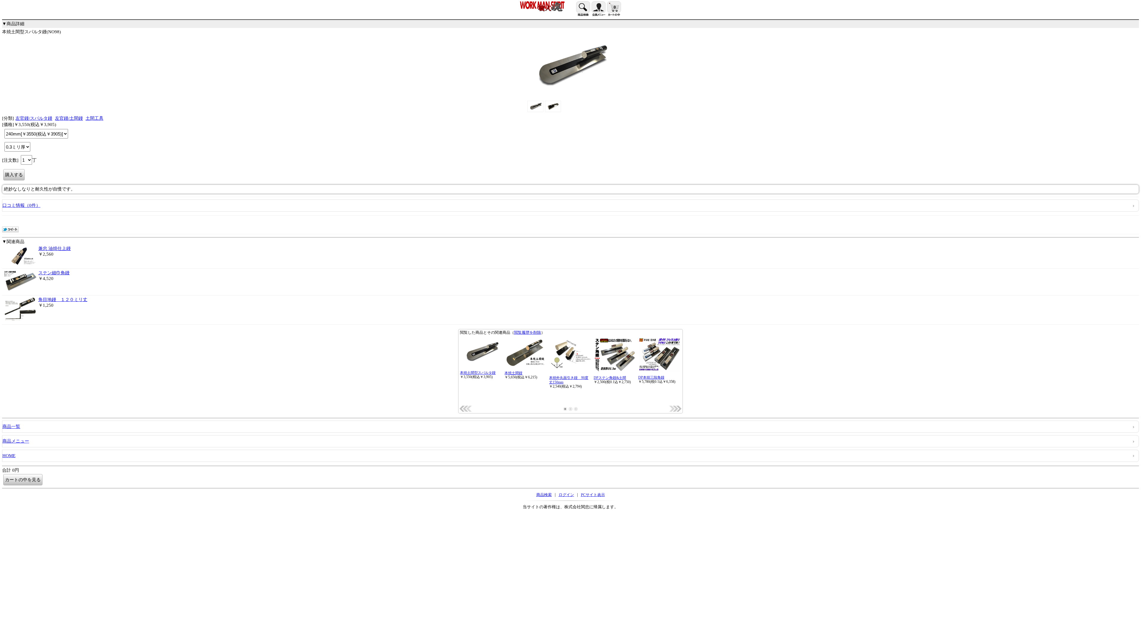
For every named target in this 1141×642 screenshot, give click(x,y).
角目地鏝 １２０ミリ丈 (62, 299)
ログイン (566, 494)
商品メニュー (15, 441)
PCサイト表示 (593, 494)
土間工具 (94, 118)
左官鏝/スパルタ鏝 (33, 118)
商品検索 (544, 494)
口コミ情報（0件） (21, 205)
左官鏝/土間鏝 (69, 118)
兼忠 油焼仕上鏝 (54, 248)
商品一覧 (11, 426)
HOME (8, 455)
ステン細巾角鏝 (54, 272)
